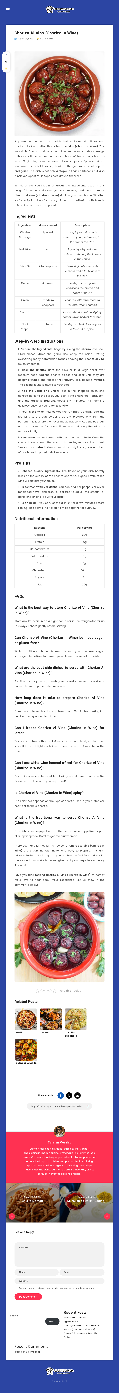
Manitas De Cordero (75, 1317)
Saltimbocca (33, 1351)
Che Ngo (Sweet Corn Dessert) (81, 1325)
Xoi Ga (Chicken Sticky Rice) (79, 1329)
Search (14, 1315)
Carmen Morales (59, 1142)
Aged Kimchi (71, 1321)
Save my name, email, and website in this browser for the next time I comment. (57, 1288)
